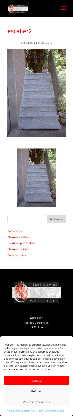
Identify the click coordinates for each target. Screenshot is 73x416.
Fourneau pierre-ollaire (21, 243)
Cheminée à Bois (18, 237)
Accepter (37, 380)
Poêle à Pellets (16, 255)
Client (29, 42)
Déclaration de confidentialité (47, 410)
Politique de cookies (18, 410)
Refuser (36, 391)
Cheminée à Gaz (17, 249)
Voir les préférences (36, 402)
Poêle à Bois (15, 231)
